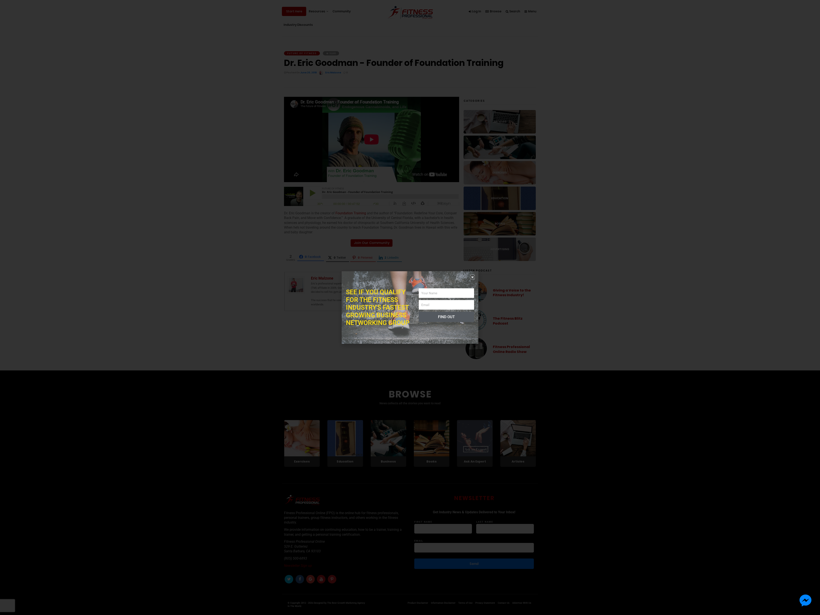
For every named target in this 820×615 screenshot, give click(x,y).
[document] (410, 307)
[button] (472, 277)
